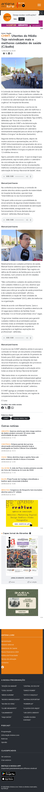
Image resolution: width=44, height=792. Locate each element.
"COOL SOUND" (7, 690)
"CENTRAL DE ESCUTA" (31, 686)
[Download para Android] (20, 774)
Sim (21, 19)
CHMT (6, 418)
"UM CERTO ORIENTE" (31, 713)
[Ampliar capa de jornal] (22, 556)
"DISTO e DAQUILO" (30, 695)
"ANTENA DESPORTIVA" (31, 699)
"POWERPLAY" (28, 704)
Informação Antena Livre (10, 735)
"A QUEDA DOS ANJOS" (31, 708)
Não (15, 19)
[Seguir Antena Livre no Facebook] (2, 667)
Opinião (4, 742)
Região (9, 33)
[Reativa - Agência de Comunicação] (22, 513)
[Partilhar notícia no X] (6, 53)
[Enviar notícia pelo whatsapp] (11, 53)
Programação (6, 732)
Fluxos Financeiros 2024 (10, 652)
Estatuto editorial (7, 645)
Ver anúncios (6, 757)
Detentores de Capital (9, 648)
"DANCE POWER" (29, 690)
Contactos (5, 663)
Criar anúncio (6, 760)
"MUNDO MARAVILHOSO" (10, 699)
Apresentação (6, 641)
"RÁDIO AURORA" (7, 695)
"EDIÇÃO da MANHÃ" (9, 686)
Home (3, 33)
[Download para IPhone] (22, 779)
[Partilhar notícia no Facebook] (4, 53)
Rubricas (4, 739)
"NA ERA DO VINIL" (8, 704)
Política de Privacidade (9, 655)
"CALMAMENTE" (7, 713)
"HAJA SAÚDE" (6, 717)
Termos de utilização (8, 659)
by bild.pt (4, 788)
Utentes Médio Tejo (20, 418)
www (12, 582)
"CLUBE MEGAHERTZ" (9, 708)
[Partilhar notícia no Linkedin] (9, 53)
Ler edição (33, 582)
